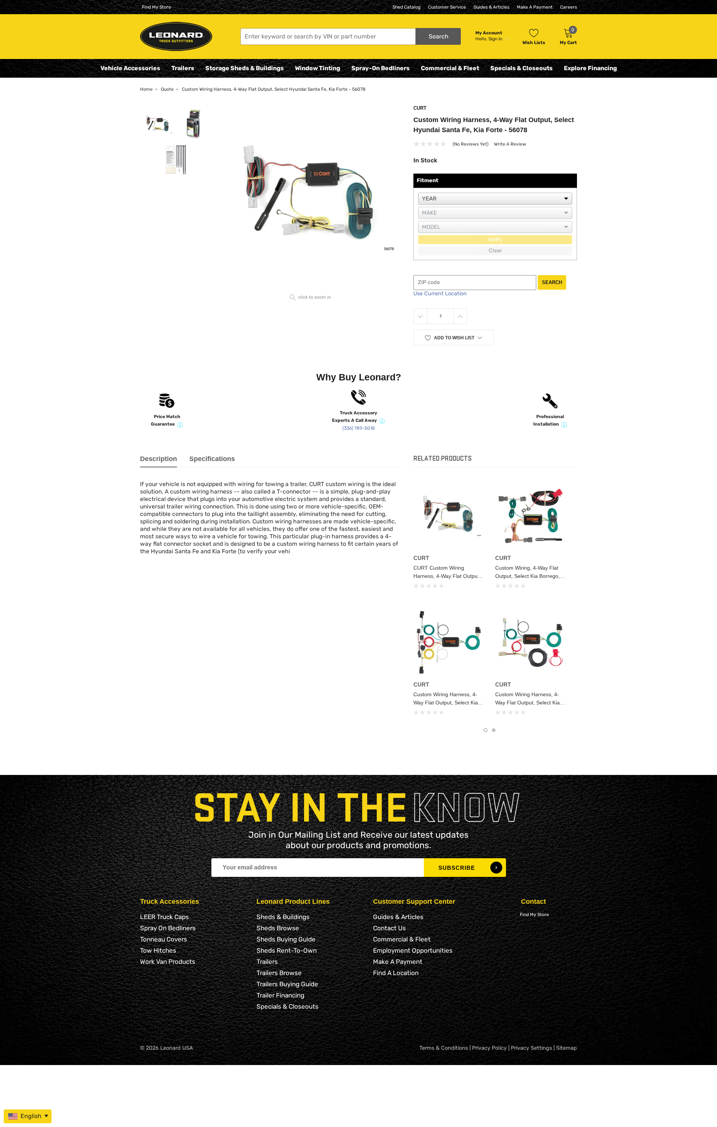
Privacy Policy (489, 1048)
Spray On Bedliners (168, 928)
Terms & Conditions (443, 1048)
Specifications (212, 459)
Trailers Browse (279, 973)
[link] (448, 515)
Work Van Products (167, 961)
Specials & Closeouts (521, 68)
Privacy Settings (531, 1048)
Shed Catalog (406, 7)
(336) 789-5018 (358, 428)
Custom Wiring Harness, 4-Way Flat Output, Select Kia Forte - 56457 (445, 702)
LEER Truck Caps (164, 917)
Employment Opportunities (413, 950)
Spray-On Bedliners (380, 68)
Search (552, 282)
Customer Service (447, 7)
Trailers (182, 68)
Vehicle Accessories (130, 68)
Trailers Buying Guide (287, 984)
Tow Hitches (158, 950)
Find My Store (156, 7)
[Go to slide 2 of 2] (494, 730)
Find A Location (396, 973)
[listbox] (495, 199)
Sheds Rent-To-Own (287, 950)
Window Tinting (317, 68)
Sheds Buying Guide (286, 939)
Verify (495, 239)
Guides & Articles (491, 7)
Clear (495, 250)
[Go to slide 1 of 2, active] (485, 730)
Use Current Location (440, 293)
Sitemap (566, 1048)
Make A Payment (535, 7)
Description (158, 459)
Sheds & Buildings (283, 917)
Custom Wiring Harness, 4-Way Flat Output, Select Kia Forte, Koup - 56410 (527, 702)
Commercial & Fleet (450, 68)
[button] (350, 36)
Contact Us (389, 928)
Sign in (495, 39)
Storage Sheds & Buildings (244, 68)
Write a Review (510, 144)
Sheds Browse (278, 928)
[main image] (310, 198)
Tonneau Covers (163, 939)
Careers (568, 7)
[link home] (176, 36)
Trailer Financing (280, 995)
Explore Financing (590, 68)
